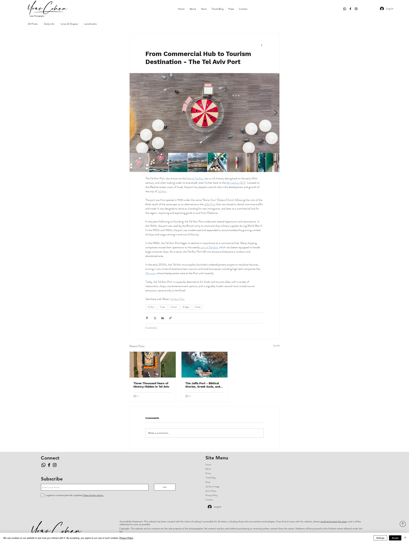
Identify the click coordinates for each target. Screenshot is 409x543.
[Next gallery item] (276, 113)
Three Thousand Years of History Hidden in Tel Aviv (151, 385)
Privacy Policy (211, 495)
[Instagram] (356, 9)
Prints (208, 473)
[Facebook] (350, 9)
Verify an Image (212, 486)
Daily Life (49, 23)
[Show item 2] (158, 162)
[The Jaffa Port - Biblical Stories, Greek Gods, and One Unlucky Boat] (204, 365)
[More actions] (262, 45)
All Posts (33, 23)
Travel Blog (210, 477)
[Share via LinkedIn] (162, 317)
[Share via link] (170, 317)
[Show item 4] (197, 162)
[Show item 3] (178, 162)
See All (276, 345)
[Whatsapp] (344, 9)
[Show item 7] (256, 162)
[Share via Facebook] (146, 317)
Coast (162, 306)
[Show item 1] (139, 162)
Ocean (198, 306)
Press (207, 482)
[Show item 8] (275, 162)
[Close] (405, 537)
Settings (380, 537)
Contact (209, 499)
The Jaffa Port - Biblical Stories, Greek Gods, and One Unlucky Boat (202, 385)
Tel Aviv (150, 306)
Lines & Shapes (69, 23)
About (208, 468)
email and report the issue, (333, 521)
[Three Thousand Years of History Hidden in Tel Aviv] (153, 365)
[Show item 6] (236, 162)
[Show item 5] (217, 162)
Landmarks (90, 23)
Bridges (186, 306)
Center (174, 306)
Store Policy (210, 490)
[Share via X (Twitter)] (154, 317)
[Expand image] (204, 113)
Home (208, 464)
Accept (395, 537)
